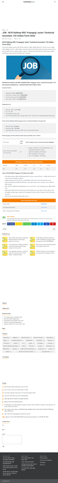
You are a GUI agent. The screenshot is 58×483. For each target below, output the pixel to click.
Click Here (44, 207)
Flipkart (5, 340)
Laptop (31, 343)
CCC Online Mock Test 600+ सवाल (13, 317)
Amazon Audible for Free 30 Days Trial (14, 324)
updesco (8, 351)
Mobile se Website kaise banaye (11, 346)
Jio (23, 343)
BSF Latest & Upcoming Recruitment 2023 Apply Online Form (46, 245)
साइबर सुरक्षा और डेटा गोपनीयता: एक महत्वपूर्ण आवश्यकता (16, 398)
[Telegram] (34, 223)
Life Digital (41, 343)
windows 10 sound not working (27, 351)
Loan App (51, 343)
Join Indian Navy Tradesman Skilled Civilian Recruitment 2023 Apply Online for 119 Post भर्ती (18, 246)
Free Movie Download (17, 340)
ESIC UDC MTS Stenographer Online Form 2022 (17, 414)
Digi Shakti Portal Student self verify (13, 320)
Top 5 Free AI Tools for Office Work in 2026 (16, 389)
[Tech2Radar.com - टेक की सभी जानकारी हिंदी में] (29, 1)
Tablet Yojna (50, 346)
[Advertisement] (29, 15)
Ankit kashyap (10, 216)
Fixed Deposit (50, 337)
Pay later (40, 346)
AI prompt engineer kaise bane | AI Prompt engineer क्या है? (20, 393)
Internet (16, 343)
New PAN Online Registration (11, 319)
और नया (4, 229)
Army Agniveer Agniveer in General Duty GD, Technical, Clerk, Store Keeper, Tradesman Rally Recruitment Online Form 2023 (18, 253)
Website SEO (6, 348)
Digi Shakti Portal (26, 337)
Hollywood (51, 340)
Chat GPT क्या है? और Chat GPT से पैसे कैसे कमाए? (16, 395)
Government (40, 340)
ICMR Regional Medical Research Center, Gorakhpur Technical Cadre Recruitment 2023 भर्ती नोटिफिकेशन (45, 239)
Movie (24, 346)
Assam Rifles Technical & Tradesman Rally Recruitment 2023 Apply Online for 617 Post (18, 239)
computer (15, 348)
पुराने (54, 229)
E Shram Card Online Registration (13, 322)
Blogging (16, 337)
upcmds (51, 348)
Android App (6, 337)
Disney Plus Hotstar (39, 337)
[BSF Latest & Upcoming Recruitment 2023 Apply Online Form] (32, 246)
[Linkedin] (47, 223)
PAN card (32, 346)
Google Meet (29, 340)
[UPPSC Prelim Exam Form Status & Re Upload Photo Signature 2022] (32, 253)
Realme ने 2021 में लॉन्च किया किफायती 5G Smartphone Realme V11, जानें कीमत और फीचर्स (27, 417)
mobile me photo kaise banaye (28, 348)
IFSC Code (7, 343)
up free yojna (42, 348)
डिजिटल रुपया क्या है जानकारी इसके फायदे (13, 402)
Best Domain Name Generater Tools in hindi (16, 386)
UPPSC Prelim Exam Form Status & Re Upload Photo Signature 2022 (45, 252)
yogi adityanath (47, 351)
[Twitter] (40, 223)
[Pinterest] (53, 223)
